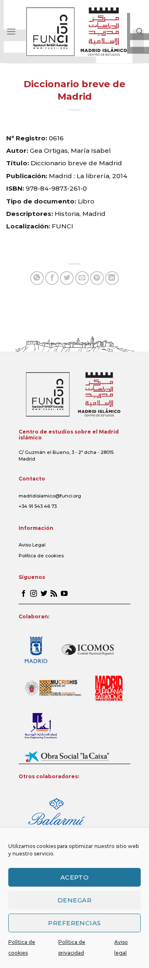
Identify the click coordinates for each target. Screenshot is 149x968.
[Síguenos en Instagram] (33, 594)
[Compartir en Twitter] (67, 278)
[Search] (139, 31)
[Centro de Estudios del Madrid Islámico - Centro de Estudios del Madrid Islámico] (76, 31)
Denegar (74, 900)
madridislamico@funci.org (50, 496)
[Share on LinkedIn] (112, 278)
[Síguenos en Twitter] (44, 594)
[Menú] (11, 31)
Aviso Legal (32, 545)
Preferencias (74, 923)
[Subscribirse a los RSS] (53, 594)
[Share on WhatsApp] (37, 278)
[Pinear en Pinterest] (97, 278)
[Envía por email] (82, 278)
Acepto (74, 877)
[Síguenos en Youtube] (64, 594)
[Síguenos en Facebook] (23, 594)
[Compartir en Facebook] (52, 278)
